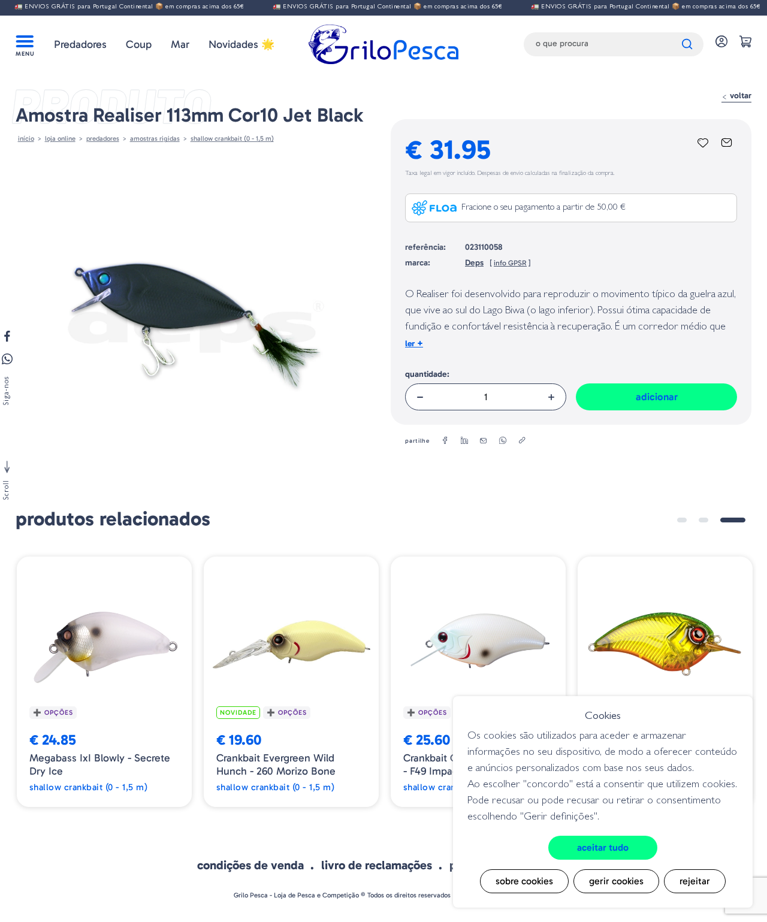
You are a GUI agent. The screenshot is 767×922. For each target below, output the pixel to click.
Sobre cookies (524, 881)
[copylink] (522, 441)
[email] (483, 441)
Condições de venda (250, 865)
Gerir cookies (616, 881)
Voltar (739, 95)
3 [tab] (732, 520)
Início (26, 138)
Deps (474, 263)
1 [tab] (682, 520)
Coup (139, 44)
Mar (180, 44)
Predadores (80, 44)
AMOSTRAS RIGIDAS (155, 138)
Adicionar (657, 397)
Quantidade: (427, 374)
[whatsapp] (502, 441)
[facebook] (445, 441)
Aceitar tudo (603, 847)
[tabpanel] (104, 682)
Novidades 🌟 (241, 44)
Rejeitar (695, 881)
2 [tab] (703, 520)
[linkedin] (464, 441)
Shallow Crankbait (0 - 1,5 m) (232, 138)
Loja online (60, 138)
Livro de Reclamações (376, 865)
